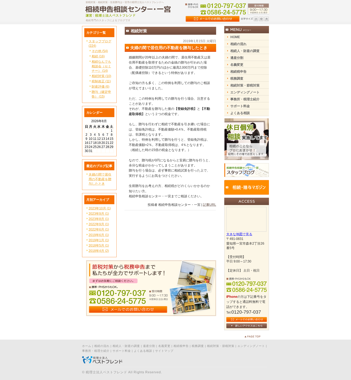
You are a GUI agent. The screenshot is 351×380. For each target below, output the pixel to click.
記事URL (209, 204)
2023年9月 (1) (99, 213)
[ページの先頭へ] (257, 337)
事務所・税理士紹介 (95, 350)
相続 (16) (98, 56)
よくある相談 (143, 350)
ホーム (86, 346)
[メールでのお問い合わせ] (151, 315)
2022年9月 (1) (99, 224)
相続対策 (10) (101, 76)
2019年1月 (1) (99, 240)
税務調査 (198, 346)
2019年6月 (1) (99, 235)
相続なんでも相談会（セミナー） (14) (101, 66)
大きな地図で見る (239, 234)
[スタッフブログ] (246, 176)
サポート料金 (122, 350)
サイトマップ (164, 350)
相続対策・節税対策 (220, 346)
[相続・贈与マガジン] (246, 193)
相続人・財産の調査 (126, 346)
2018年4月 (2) (99, 251)
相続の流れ (101, 346)
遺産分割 (149, 346)
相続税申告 (181, 346)
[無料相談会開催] (246, 159)
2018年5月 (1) (99, 245)
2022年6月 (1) (99, 229)
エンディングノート (251, 346)
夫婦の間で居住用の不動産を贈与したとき (100, 179)
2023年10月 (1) (100, 208)
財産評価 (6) (100, 86)
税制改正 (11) (101, 81)
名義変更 (164, 346)
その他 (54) (100, 51)
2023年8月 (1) (99, 219)
